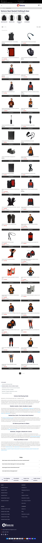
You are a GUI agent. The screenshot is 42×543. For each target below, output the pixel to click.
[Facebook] (1, 534)
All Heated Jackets (28, 448)
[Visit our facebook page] (1, 1)
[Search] (40, 5)
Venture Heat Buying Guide (7, 384)
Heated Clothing (4, 450)
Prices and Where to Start (7, 393)
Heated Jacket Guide (5, 509)
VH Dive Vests (16, 448)
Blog (22, 511)
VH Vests (12, 448)
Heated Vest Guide (5, 511)
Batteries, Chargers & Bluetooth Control (9, 391)
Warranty (24, 503)
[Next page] (24, 373)
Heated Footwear (5, 500)
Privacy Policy (24, 516)
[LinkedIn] (5, 534)
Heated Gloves (4, 492)
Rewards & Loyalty (25, 498)
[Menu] (1, 5)
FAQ (22, 492)
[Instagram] (3, 534)
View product (11, 45)
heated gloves (17, 446)
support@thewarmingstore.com (6, 2)
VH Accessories (22, 448)
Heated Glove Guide (5, 514)
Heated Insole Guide (5, 519)
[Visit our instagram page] (3, 1)
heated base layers (9, 446)
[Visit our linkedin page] (4, 1)
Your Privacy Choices (26, 500)
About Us (23, 509)
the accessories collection (35, 436)
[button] (2, 27)
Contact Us (24, 487)
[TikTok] (7, 534)
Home (4, 8)
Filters (38, 27)
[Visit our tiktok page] (6, 1)
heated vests (7, 413)
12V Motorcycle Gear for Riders (8, 389)
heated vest (31, 408)
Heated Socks (4, 495)
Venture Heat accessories (12, 429)
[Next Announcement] (26, 1)
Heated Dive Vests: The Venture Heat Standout (11, 387)
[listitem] (21, 1)
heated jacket (25, 408)
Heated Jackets (4, 487)
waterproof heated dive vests (8, 417)
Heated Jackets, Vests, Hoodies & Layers (10, 386)
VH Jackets (8, 448)
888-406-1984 (5, 532)
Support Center (25, 495)
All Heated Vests (35, 448)
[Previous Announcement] (15, 1)
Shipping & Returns (26, 490)
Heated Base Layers (5, 498)
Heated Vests (4, 490)
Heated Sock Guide (5, 516)
